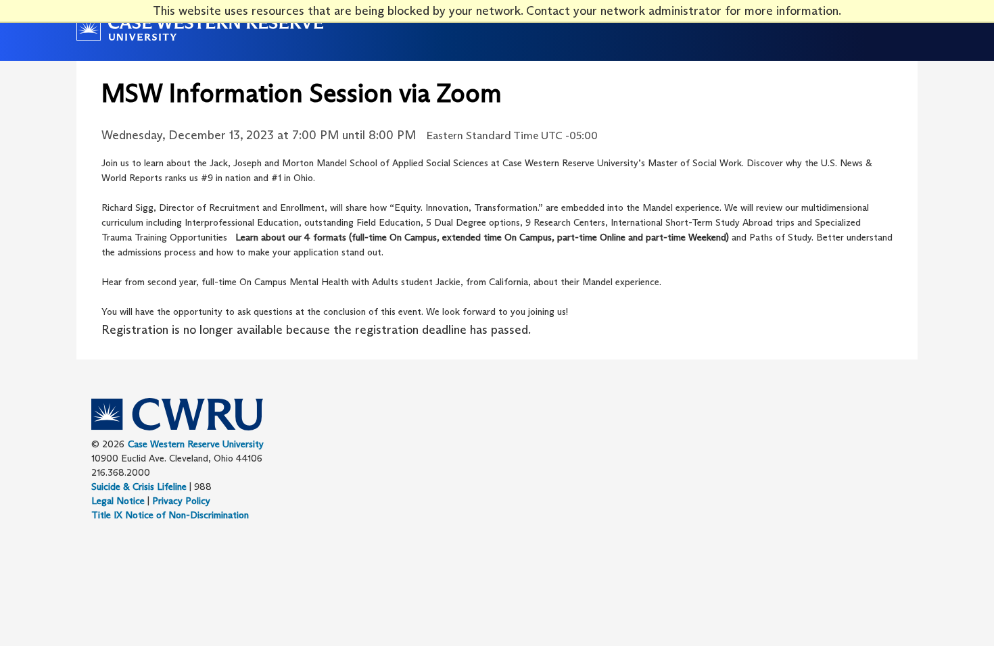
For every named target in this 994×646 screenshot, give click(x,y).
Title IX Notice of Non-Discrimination (170, 515)
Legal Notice (118, 501)
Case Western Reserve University (196, 444)
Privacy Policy (181, 501)
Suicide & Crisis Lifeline (139, 486)
